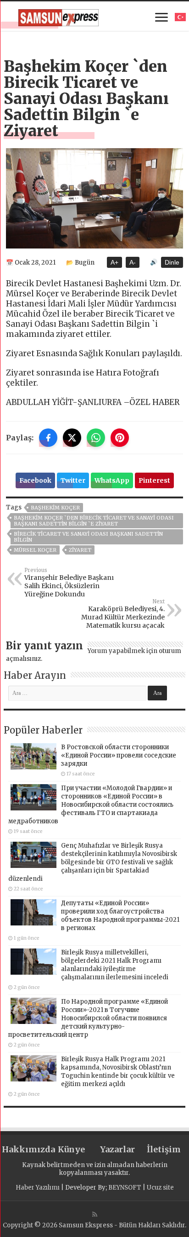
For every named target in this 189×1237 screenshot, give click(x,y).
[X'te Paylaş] (72, 437)
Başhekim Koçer (55, 507)
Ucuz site (160, 1187)
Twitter (73, 480)
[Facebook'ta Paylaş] (48, 437)
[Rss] (94, 1214)
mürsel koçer (35, 550)
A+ (114, 262)
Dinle (172, 262)
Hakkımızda (25, 1149)
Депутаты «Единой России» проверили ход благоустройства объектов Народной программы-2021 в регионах (120, 915)
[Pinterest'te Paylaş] (120, 437)
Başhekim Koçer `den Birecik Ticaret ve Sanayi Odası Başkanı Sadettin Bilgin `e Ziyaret (94, 520)
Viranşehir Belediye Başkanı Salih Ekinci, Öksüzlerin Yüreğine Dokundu (69, 582)
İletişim (164, 1149)
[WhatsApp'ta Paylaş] (96, 437)
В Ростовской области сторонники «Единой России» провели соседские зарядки (118, 755)
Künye (71, 1149)
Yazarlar (117, 1149)
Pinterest (154, 480)
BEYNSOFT (124, 1187)
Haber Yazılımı (38, 1187)
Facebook (35, 480)
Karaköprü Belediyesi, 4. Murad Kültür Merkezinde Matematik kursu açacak (123, 614)
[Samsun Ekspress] (58, 16)
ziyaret (80, 550)
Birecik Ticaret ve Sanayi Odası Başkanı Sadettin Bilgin (88, 537)
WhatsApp (111, 480)
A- (132, 262)
